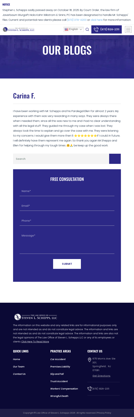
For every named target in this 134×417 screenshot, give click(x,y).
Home (16, 359)
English (73, 29)
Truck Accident (59, 381)
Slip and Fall (57, 374)
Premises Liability (60, 366)
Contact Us (19, 374)
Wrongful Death (59, 396)
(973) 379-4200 (77, 20)
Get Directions (101, 375)
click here (97, 20)
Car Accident (58, 359)
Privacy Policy (104, 412)
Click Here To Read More (35, 341)
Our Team (19, 366)
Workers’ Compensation (64, 388)
